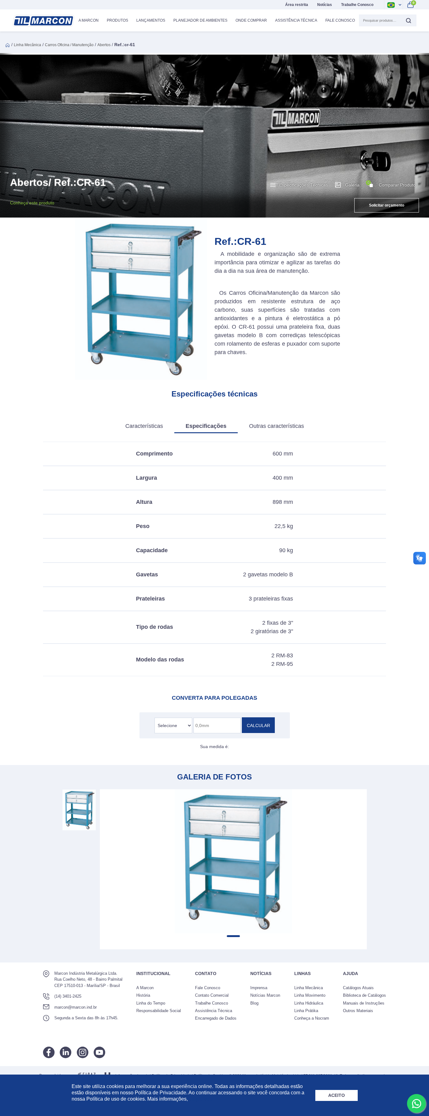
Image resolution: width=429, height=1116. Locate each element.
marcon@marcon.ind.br (75, 1007)
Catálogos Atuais (358, 987)
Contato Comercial (212, 995)
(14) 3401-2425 (67, 996)
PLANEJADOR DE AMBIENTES (200, 20)
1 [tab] (233, 936)
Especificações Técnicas (303, 184)
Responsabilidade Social (158, 1010)
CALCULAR (258, 725)
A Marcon (145, 987)
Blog (254, 1003)
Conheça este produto (32, 202)
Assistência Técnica (296, 20)
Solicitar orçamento (386, 205)
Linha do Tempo (150, 1003)
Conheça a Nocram (311, 1018)
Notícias (324, 5)
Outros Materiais (358, 1010)
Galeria (352, 184)
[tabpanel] (233, 861)
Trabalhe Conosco (357, 5)
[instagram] (83, 1052)
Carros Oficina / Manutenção (69, 45)
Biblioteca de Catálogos (364, 995)
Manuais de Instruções (363, 1003)
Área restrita (296, 5)
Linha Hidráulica (308, 1003)
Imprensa (258, 987)
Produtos (117, 20)
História (143, 995)
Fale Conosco (340, 20)
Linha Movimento (309, 995)
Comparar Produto (391, 184)
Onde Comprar (251, 20)
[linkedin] (66, 1052)
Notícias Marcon (265, 995)
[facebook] (49, 1052)
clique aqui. (202, 1099)
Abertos (104, 45)
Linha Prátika (306, 1010)
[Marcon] (43, 21)
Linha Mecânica (27, 45)
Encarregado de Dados (215, 1018)
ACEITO (336, 1095)
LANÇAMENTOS (150, 20)
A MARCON (89, 20)
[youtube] (99, 1052)
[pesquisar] (408, 20)
